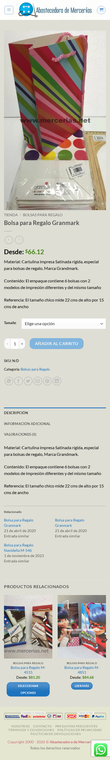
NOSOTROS (20, 726)
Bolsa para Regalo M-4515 (28, 669)
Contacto (42, 726)
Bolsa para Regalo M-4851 (81, 669)
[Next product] (9, 240)
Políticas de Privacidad (79, 730)
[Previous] (4, 650)
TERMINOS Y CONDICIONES (31, 730)
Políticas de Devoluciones (55, 734)
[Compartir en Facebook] (18, 381)
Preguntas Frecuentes (76, 726)
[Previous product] (19, 240)
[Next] (106, 650)
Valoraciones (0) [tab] (20, 434)
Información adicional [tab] (27, 424)
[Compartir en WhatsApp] (9, 381)
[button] (9, 10)
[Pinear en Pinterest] (47, 381)
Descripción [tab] (16, 413)
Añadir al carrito (56, 343)
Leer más (82, 685)
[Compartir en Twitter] (28, 381)
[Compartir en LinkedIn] (57, 381)
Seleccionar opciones (28, 689)
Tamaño (10, 323)
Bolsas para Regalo (42, 215)
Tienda (11, 215)
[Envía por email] (37, 381)
